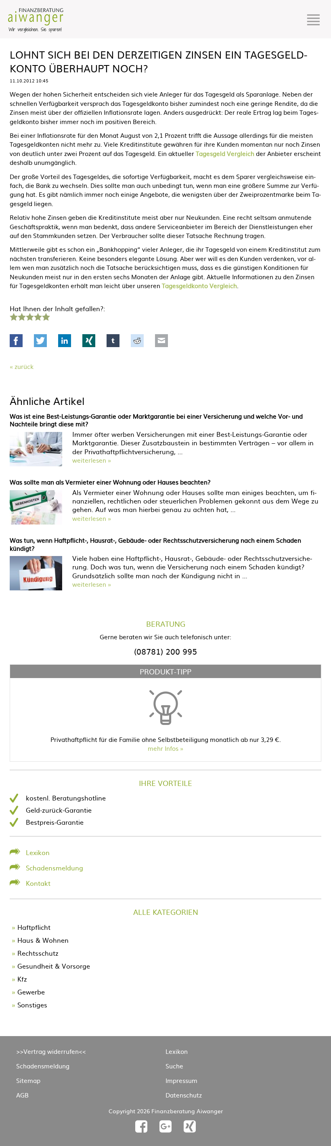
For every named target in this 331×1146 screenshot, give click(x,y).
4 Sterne (37, 316)
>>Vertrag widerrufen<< (51, 1051)
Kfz (22, 979)
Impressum (181, 1080)
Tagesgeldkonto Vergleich (199, 285)
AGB (22, 1095)
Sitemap (28, 1080)
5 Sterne (45, 316)
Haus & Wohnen (43, 940)
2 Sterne (21, 316)
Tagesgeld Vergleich (225, 153)
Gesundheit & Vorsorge (53, 966)
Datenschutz (184, 1095)
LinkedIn (64, 340)
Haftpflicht (33, 927)
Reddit (137, 340)
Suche (174, 1065)
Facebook (16, 340)
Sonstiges (32, 1004)
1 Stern (13, 316)
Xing (88, 340)
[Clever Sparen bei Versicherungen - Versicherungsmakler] (35, 30)
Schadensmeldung (54, 867)
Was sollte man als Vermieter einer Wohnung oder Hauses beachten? (110, 482)
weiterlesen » (91, 460)
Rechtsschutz (38, 953)
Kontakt (38, 883)
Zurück (24, 366)
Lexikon (38, 852)
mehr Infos (163, 748)
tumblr (113, 340)
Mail (161, 340)
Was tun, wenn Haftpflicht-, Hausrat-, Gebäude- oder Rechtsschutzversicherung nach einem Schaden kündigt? (155, 544)
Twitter (40, 340)
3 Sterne (29, 316)
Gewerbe (31, 991)
